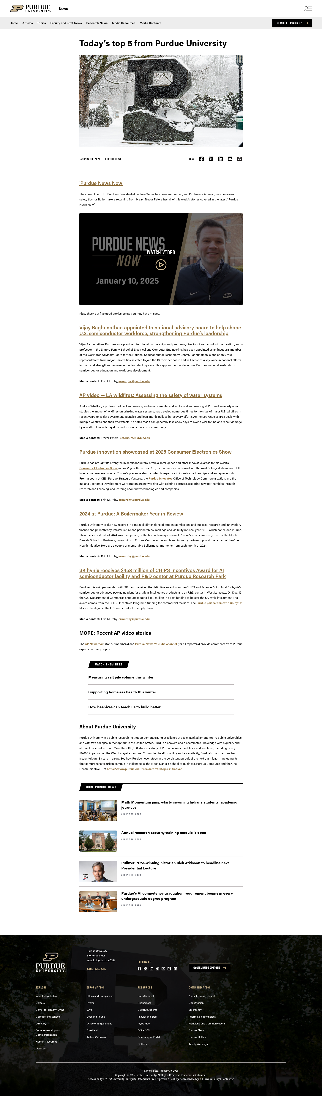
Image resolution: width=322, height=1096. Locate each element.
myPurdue (144, 1023)
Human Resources (46, 1041)
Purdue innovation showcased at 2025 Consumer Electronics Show (155, 451)
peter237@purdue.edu (135, 438)
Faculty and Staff (147, 1016)
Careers (40, 1003)
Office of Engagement (99, 1023)
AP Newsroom (95, 644)
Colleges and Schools (48, 1016)
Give (89, 1009)
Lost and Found (96, 1016)
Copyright (121, 1075)
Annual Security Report (202, 996)
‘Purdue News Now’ (101, 182)
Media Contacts (150, 23)
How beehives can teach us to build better (124, 706)
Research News (97, 23)
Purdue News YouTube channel (156, 644)
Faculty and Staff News (66, 23)
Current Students (147, 1009)
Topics (41, 23)
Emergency (195, 1009)
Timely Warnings (198, 1044)
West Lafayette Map (47, 996)
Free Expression (160, 1079)
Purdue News (113, 159)
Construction (196, 1003)
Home (14, 23)
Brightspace (144, 1003)
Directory (41, 1023)
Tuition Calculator (97, 1037)
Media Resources (123, 23)
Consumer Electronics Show (98, 468)
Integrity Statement (137, 1079)
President (92, 1030)
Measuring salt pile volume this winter (121, 677)
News (63, 8)
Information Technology (202, 1016)
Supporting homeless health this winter (122, 692)
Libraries (41, 1048)
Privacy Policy (211, 1079)
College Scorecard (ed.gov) (186, 1079)
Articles (27, 23)
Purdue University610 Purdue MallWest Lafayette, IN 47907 (101, 955)
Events (90, 1003)
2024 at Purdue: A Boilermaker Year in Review (131, 513)
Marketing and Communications (207, 1023)
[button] (240, 159)
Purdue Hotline (197, 1037)
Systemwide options (206, 968)
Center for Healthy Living (50, 1009)
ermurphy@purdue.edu (134, 381)
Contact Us (228, 1079)
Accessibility (95, 1079)
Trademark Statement (193, 1075)
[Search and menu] (307, 8)
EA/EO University (114, 1079)
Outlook (142, 1044)
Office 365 (144, 1030)
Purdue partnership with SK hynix (219, 603)
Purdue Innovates (160, 478)
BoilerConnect (146, 996)
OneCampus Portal (149, 1037)
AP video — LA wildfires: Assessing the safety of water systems (150, 394)
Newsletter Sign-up (289, 23)
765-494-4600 (96, 969)
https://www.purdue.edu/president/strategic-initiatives (144, 769)
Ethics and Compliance (100, 996)
